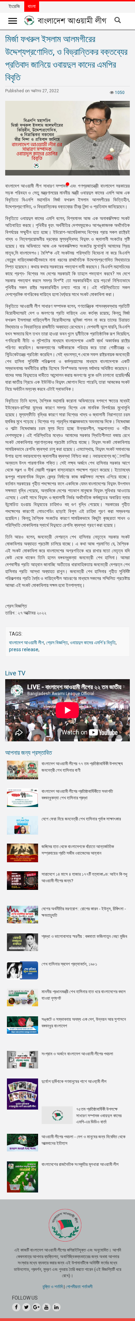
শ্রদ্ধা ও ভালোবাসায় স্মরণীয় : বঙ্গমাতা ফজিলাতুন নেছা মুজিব (84, 936)
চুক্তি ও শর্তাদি (53, 1286)
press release (23, 649)
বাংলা (32, 6)
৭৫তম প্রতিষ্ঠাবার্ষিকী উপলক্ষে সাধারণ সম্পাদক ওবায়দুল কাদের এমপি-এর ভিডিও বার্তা (99, 1115)
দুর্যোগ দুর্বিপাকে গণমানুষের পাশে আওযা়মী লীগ (74, 1081)
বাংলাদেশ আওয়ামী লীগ (26, 642)
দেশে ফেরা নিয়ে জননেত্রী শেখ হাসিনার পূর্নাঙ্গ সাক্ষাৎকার (81, 818)
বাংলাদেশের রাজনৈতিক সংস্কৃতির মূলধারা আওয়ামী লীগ (80, 1164)
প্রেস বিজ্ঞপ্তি (57, 642)
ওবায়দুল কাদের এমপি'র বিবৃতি (93, 642)
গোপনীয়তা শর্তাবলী (79, 1286)
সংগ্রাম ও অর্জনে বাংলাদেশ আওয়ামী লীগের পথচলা (77, 1053)
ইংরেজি (14, 6)
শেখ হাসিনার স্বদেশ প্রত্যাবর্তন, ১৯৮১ (69, 964)
